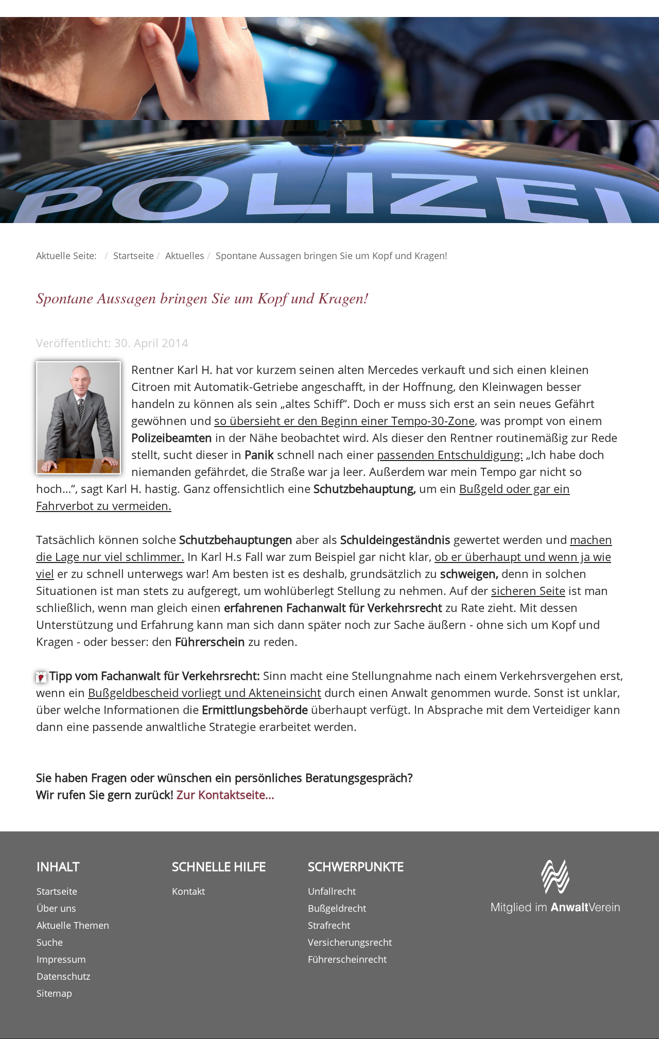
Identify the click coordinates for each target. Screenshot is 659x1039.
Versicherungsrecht (350, 942)
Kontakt (188, 891)
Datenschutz (63, 976)
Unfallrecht (332, 891)
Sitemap (54, 993)
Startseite (57, 891)
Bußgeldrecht (337, 908)
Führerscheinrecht (347, 959)
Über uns (56, 908)
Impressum (61, 959)
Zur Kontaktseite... (225, 794)
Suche (50, 942)
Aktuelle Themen (73, 925)
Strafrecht (329, 925)
